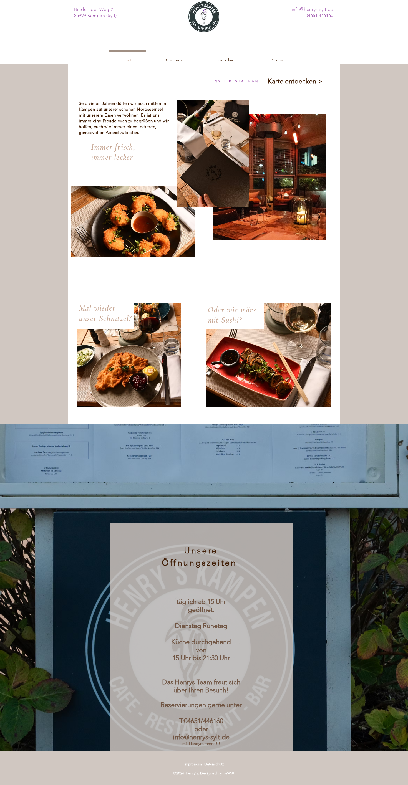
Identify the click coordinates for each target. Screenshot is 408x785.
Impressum (193, 764)
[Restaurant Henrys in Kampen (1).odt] (215, 595)
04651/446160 (203, 721)
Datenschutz (214, 764)
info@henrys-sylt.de (201, 737)
